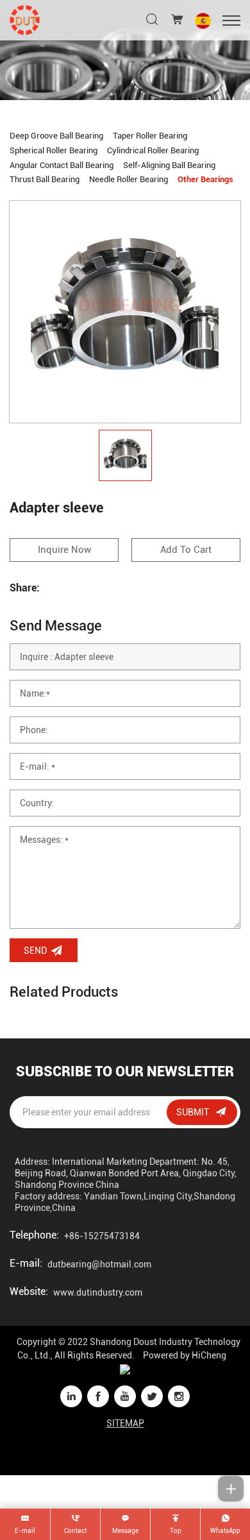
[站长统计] (125, 1369)
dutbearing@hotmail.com (99, 1264)
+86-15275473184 (102, 1236)
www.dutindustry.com (97, 1292)
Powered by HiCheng (184, 1355)
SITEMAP (125, 1423)
